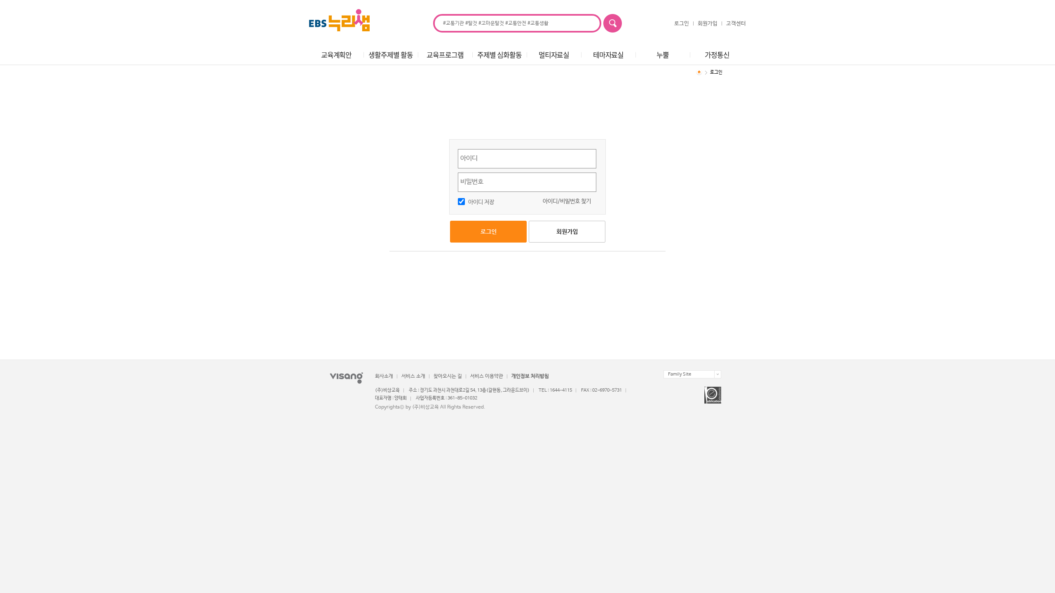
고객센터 (736, 24)
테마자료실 (608, 54)
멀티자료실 (554, 54)
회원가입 (707, 24)
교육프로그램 (445, 54)
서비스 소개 (413, 376)
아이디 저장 (481, 202)
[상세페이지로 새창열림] (712, 395)
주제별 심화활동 (499, 54)
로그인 (681, 24)
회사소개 (384, 376)
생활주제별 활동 (390, 54)
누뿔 (662, 54)
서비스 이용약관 (486, 376)
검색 (612, 23)
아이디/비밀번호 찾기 (567, 201)
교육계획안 (336, 54)
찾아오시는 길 (448, 376)
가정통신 (717, 54)
